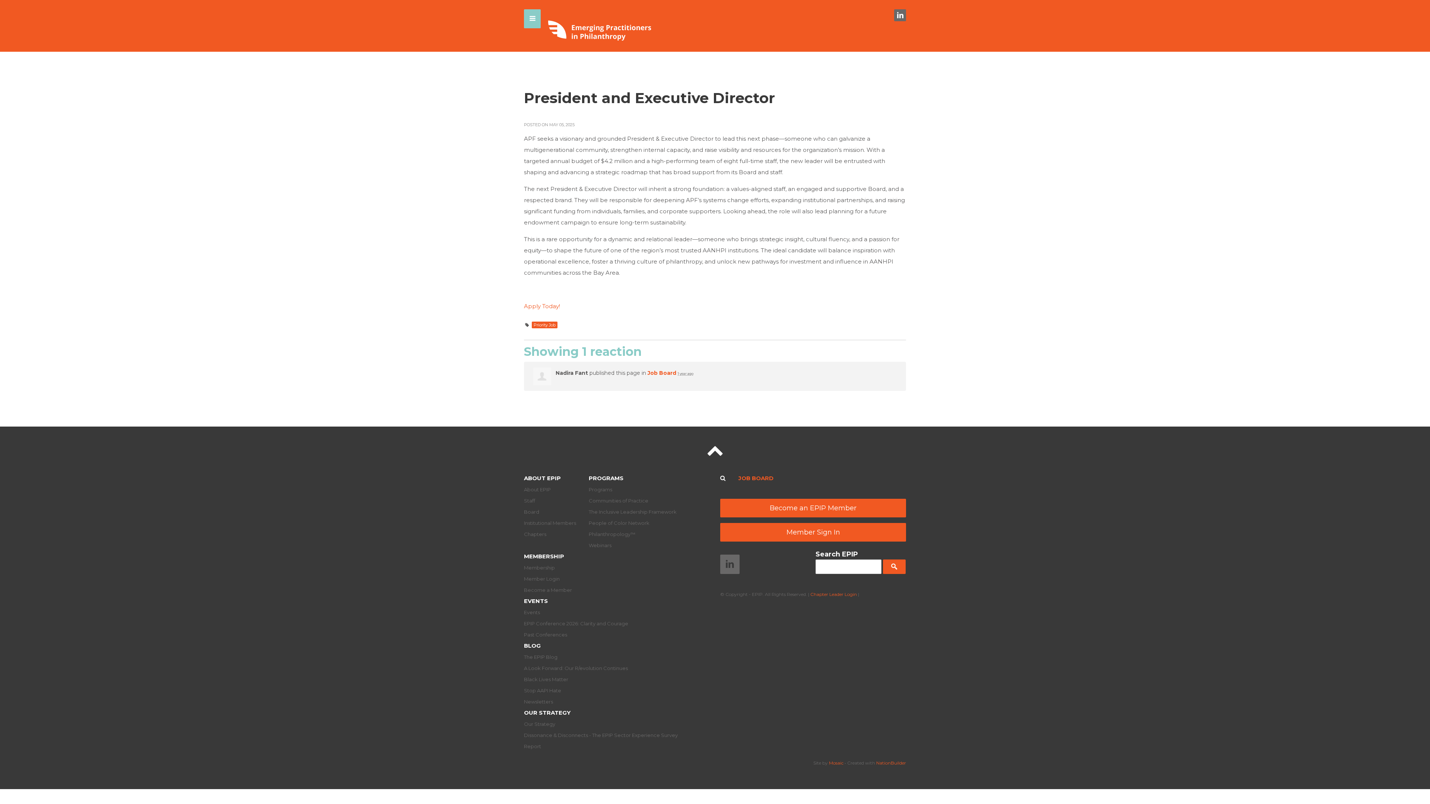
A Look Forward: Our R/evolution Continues (576, 668)
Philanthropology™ (612, 534)
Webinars (600, 545)
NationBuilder (891, 763)
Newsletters (538, 702)
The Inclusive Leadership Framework (633, 512)
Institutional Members (550, 523)
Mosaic (836, 763)
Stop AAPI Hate (542, 690)
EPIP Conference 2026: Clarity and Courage (576, 623)
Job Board (662, 373)
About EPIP (542, 478)
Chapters (535, 534)
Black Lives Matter (546, 679)
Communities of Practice (618, 501)
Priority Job (545, 325)
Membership (544, 556)
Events (536, 600)
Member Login (542, 579)
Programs (606, 478)
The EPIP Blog (540, 657)
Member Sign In (813, 532)
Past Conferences (545, 635)
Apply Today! (542, 306)
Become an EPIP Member (813, 508)
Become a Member (548, 590)
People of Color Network (619, 523)
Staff (529, 501)
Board (531, 512)
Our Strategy (547, 712)
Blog (532, 645)
